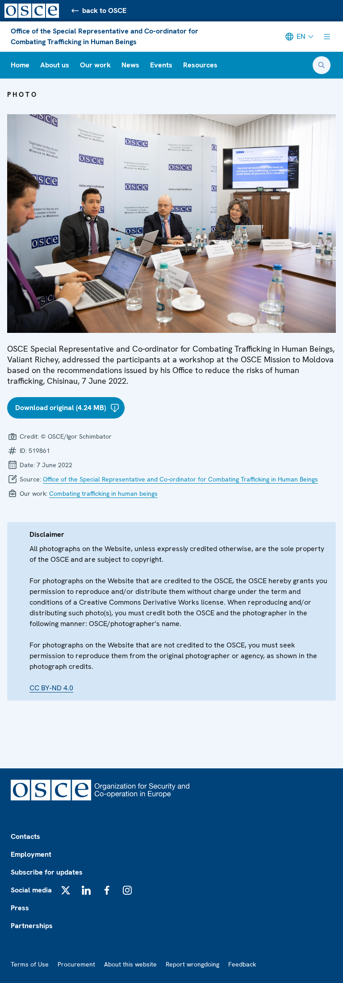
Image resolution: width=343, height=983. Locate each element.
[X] (65, 890)
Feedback (242, 964)
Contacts (25, 836)
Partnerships (32, 925)
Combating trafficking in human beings (103, 493)
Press (20, 907)
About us (54, 65)
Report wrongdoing (192, 964)
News (130, 65)
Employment (31, 854)
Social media (31, 890)
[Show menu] (327, 37)
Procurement (76, 964)
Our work (95, 65)
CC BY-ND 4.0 (51, 688)
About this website (130, 964)
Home (20, 65)
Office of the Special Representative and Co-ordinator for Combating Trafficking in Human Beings (104, 36)
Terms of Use (30, 964)
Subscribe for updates (47, 872)
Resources (200, 65)
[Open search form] (321, 65)
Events (161, 65)
